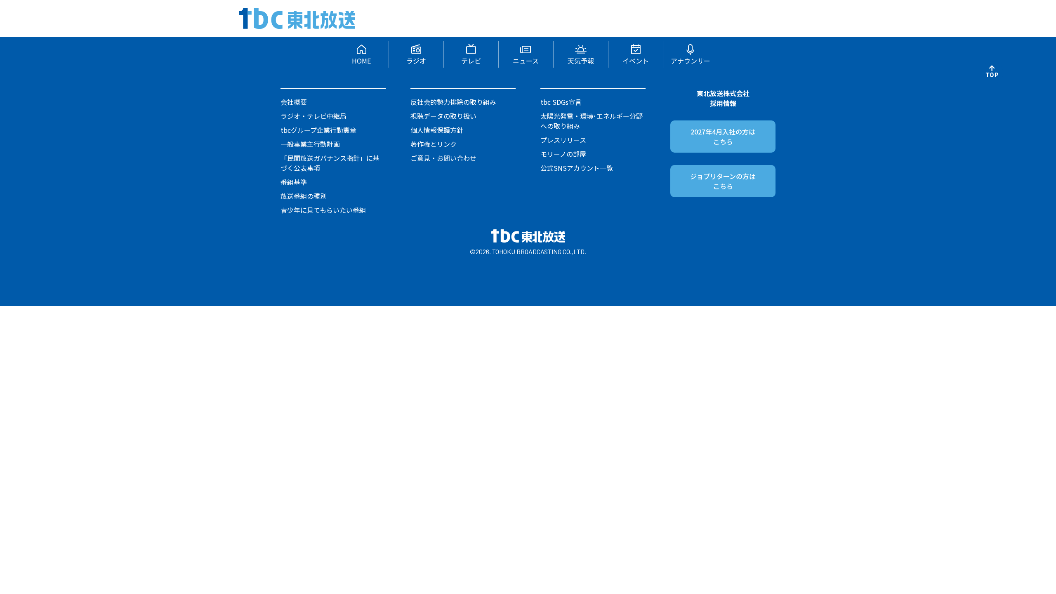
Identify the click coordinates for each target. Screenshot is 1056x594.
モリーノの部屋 (563, 154)
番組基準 (293, 182)
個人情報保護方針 (436, 130)
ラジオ (416, 61)
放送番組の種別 (303, 196)
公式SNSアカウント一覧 (576, 168)
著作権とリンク (433, 144)
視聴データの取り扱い (443, 116)
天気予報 (581, 61)
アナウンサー (690, 61)
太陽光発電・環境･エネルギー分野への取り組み (591, 121)
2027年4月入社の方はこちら (723, 136)
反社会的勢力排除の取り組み (453, 102)
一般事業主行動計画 (310, 144)
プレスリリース (563, 140)
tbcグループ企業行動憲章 (318, 130)
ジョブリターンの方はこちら (723, 181)
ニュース (526, 61)
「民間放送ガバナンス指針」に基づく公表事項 (330, 163)
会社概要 (293, 102)
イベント (635, 61)
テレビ (471, 61)
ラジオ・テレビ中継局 (313, 116)
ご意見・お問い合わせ (443, 158)
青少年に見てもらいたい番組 (323, 210)
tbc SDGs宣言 (561, 102)
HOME (361, 61)
